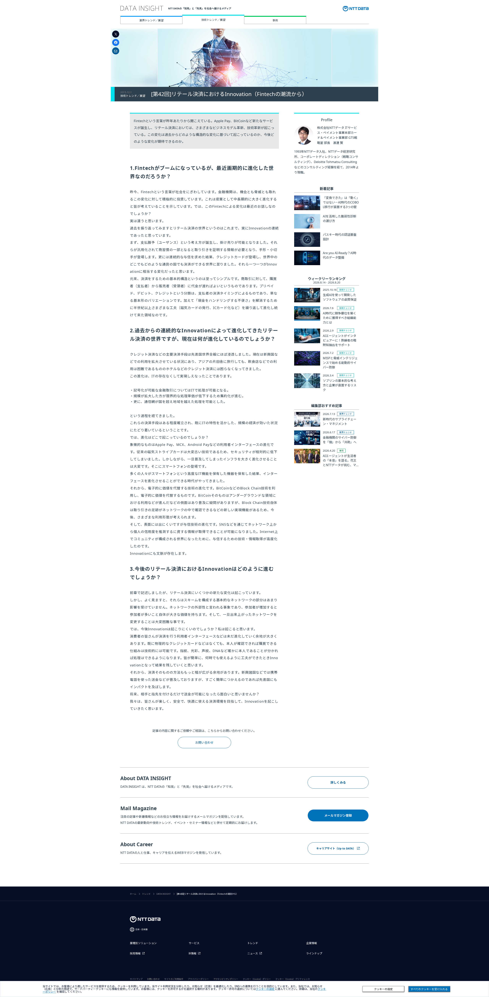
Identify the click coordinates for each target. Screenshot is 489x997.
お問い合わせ (204, 742)
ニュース (252, 953)
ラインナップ (314, 953)
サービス (194, 943)
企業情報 (311, 943)
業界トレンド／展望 (151, 20)
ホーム (133, 894)
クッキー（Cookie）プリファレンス (292, 979)
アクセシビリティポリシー (225, 979)
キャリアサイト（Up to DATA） (335, 848)
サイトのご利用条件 (173, 979)
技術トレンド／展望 (213, 20)
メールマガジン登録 (338, 815)
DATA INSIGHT (163, 894)
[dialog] (244, 989)
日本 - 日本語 (141, 929)
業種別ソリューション (143, 943)
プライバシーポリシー (198, 979)
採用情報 (135, 953)
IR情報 (192, 953)
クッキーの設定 (383, 989)
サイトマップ (136, 979)
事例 (275, 20)
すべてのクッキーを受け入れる (429, 989)
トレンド (146, 894)
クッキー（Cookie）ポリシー (257, 979)
